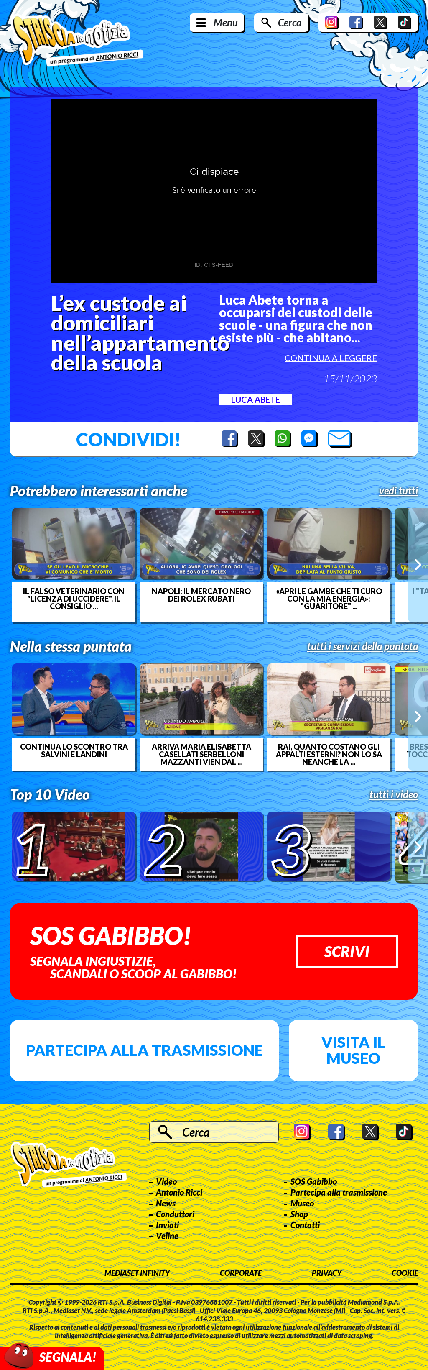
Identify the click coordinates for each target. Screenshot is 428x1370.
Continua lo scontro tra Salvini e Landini (74, 750)
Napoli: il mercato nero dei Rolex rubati (201, 594)
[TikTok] (404, 22)
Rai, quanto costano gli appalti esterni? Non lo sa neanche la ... (329, 754)
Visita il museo (353, 1050)
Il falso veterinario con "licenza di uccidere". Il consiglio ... (74, 598)
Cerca (289, 22)
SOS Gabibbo (313, 1181)
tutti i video (393, 794)
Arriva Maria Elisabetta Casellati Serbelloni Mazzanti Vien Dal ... (201, 754)
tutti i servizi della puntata (362, 646)
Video (166, 1181)
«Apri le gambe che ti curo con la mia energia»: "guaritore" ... (329, 598)
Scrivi (346, 951)
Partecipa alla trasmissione (144, 1050)
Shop (299, 1214)
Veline (167, 1236)
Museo (302, 1203)
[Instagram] (332, 22)
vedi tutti (398, 491)
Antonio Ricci (179, 1192)
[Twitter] (380, 22)
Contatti (305, 1225)
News (166, 1203)
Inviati (167, 1225)
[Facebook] (356, 22)
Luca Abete (255, 399)
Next (418, 564)
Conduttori (175, 1214)
